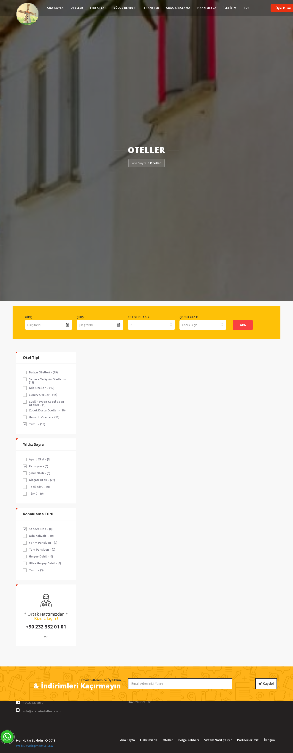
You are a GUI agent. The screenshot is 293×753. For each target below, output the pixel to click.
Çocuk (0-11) (188, 317)
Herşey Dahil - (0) (41, 556)
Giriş (29, 317)
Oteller (77, 7)
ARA (243, 325)
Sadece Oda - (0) (41, 528)
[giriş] (67, 325)
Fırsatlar (98, 7)
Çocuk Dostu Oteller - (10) (47, 410)
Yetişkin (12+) (138, 317)
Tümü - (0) (36, 493)
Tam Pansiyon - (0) (42, 549)
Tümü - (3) (36, 570)
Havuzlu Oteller (139, 702)
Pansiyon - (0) (38, 466)
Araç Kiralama (178, 7)
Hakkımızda (207, 7)
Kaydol (268, 683)
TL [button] (245, 7)
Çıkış (80, 317)
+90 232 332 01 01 (46, 626)
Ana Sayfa (55, 7)
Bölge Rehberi (125, 7)
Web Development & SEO (34, 746)
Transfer (151, 7)
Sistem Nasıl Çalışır (218, 740)
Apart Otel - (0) (40, 459)
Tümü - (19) (37, 424)
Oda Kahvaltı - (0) (41, 535)
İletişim (229, 7)
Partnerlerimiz (248, 740)
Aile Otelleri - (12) (41, 387)
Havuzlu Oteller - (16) (44, 417)
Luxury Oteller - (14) (43, 394)
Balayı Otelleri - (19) (43, 372)
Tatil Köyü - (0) (39, 486)
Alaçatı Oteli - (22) (42, 479)
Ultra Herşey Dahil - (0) (45, 563)
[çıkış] (119, 325)
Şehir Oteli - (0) (39, 473)
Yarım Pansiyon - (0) (43, 542)
